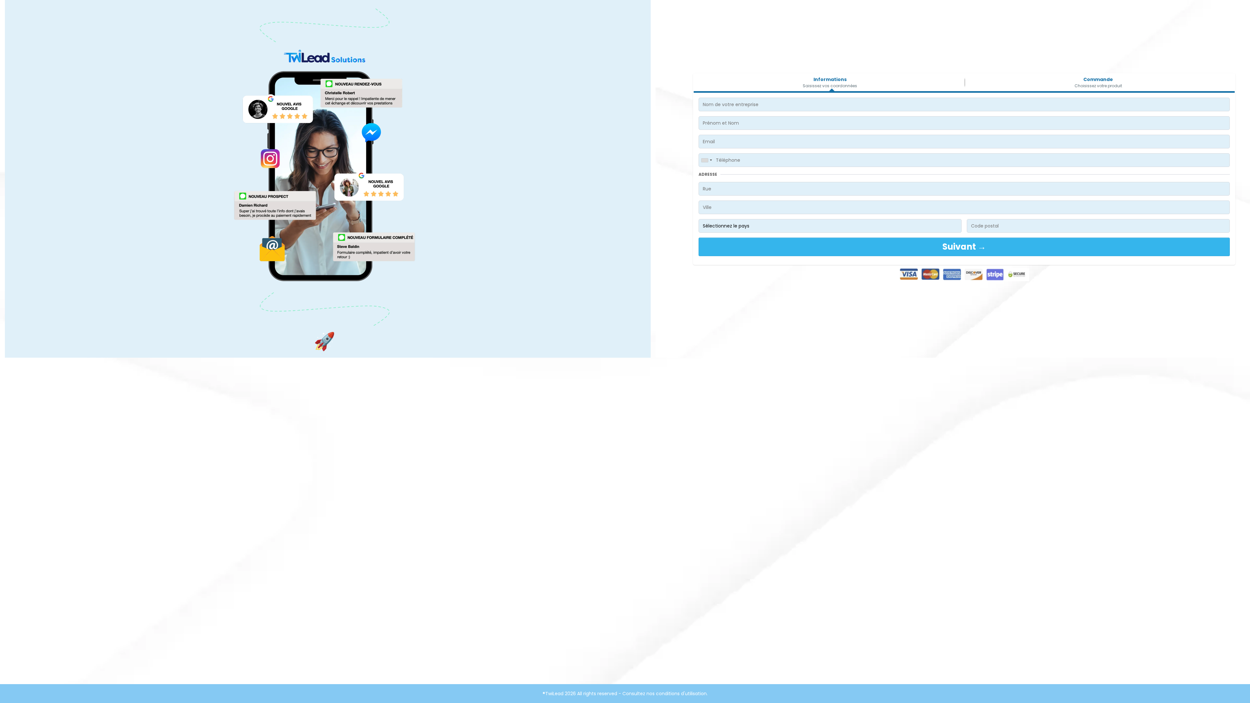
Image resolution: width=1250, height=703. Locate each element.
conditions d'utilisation (681, 693)
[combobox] (706, 160)
